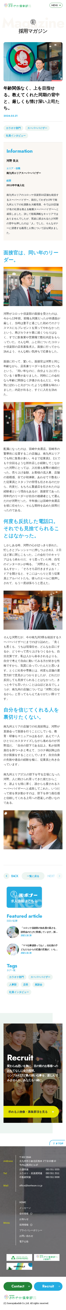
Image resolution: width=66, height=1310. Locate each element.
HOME (22, 1202)
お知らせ (24, 1219)
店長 (25, 984)
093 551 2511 (52, 1173)
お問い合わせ (26, 1236)
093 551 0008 (52, 1177)
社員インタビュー (16, 135)
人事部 (13, 984)
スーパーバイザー (37, 128)
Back (14, 876)
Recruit (48, 1286)
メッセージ (25, 1208)
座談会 (38, 984)
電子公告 (24, 1241)
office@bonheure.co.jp (30, 1185)
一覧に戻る (33, 876)
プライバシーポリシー (30, 1230)
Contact (17, 1286)
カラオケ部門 (13, 128)
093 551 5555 (52, 1169)
